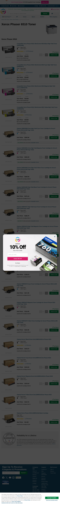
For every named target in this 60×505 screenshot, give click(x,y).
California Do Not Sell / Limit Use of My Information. (12, 502)
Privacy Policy (20, 495)
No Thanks (17, 263)
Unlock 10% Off (18, 258)
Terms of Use (24, 266)
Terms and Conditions (16, 501)
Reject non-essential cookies (52, 500)
